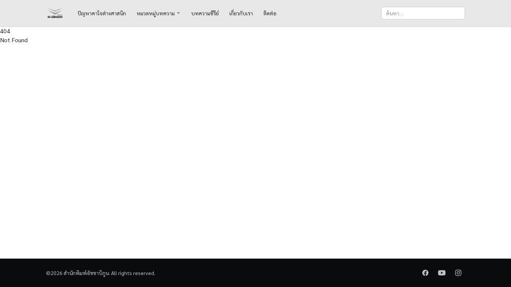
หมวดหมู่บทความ (156, 13)
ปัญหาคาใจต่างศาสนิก (101, 13)
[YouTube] (442, 273)
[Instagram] (458, 273)
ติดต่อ (269, 13)
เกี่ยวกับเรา (241, 13)
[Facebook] (425, 273)
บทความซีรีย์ (205, 13)
